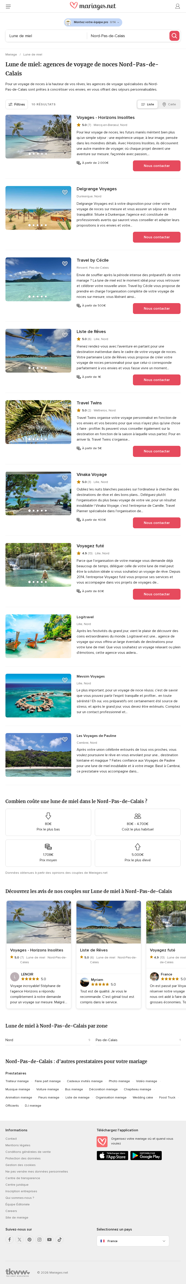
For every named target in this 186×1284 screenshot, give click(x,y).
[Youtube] (49, 1240)
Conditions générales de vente (28, 1152)
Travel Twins (89, 403)
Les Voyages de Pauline (96, 736)
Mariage (11, 54)
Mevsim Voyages (91, 676)
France (112, 1241)
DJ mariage (33, 1106)
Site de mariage (16, 1217)
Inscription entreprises (21, 1191)
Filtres (19, 104)
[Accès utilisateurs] (177, 6)
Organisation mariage (111, 1097)
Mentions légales (17, 1145)
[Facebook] (9, 1240)
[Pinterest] (29, 1240)
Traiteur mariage (17, 1081)
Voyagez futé (90, 546)
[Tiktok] (59, 1240)
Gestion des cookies (20, 1165)
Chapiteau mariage (137, 1089)
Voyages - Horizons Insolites (106, 117)
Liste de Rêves (91, 331)
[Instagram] (39, 1240)
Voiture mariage (47, 1089)
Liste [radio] (150, 104)
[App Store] (112, 1159)
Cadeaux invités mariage (85, 1081)
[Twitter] (19, 1240)
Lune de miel (32, 54)
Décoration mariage (103, 1089)
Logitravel (85, 617)
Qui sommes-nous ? (19, 1198)
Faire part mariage (48, 1081)
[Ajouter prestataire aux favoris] (64, 121)
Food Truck (167, 1097)
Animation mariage (18, 1097)
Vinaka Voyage (92, 474)
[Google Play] (146, 1159)
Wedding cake (143, 1097)
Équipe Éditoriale (17, 1204)
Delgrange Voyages (97, 189)
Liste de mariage (78, 1097)
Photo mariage (119, 1081)
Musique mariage (17, 1089)
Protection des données (23, 1158)
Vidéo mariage (146, 1081)
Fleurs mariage (48, 1097)
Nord (9, 1040)
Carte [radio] (172, 104)
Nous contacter (157, 166)
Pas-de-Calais (106, 1040)
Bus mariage (74, 1089)
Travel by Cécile (93, 260)
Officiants (12, 1106)
